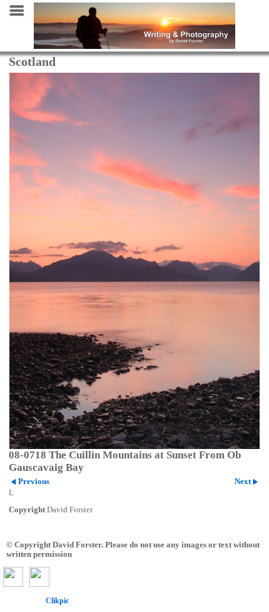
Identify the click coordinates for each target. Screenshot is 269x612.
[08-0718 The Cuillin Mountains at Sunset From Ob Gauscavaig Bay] (134, 261)
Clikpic (57, 600)
